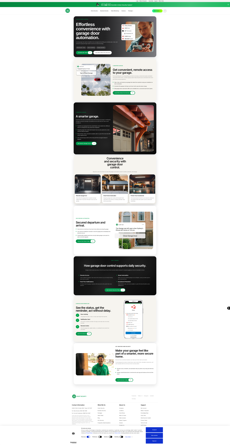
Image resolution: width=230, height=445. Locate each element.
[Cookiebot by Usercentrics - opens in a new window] (73, 443)
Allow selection (154, 435)
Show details (128, 436)
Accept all (154, 429)
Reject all (154, 440)
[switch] (100, 437)
